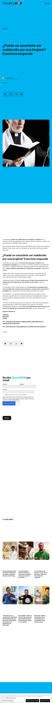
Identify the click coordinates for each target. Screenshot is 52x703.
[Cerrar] (49, 695)
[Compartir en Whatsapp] (10, 94)
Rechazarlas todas (45, 700)
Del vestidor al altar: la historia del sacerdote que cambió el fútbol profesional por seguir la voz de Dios (25, 619)
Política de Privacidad (11, 697)
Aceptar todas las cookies (32, 700)
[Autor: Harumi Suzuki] (4, 558)
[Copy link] (21, 94)
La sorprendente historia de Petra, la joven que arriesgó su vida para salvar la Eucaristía (24, 574)
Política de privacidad (14, 399)
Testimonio (5, 28)
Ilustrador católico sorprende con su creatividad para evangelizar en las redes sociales (39, 619)
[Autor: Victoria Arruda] (36, 602)
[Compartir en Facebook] (5, 94)
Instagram (6, 316)
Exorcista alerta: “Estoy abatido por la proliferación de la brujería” (26, 326)
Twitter (5, 318)
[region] (26, 698)
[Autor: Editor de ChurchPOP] (36, 558)
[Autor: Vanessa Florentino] (20, 602)
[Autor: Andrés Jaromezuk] (4, 78)
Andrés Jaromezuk (9, 77)
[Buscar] (46, 3)
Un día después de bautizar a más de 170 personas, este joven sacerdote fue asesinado (40, 574)
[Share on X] (16, 94)
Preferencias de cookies (7, 700)
